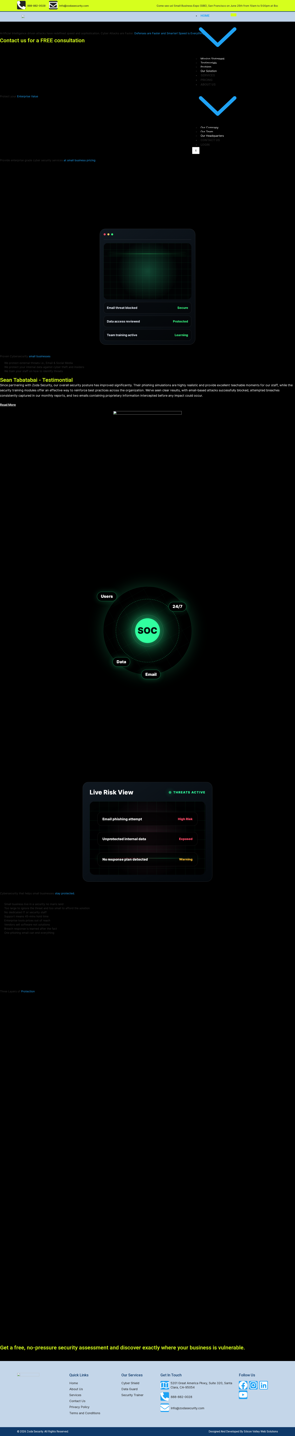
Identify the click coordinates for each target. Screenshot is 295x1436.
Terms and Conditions (84, 1413)
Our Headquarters (212, 135)
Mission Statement (212, 58)
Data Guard (129, 1389)
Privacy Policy (79, 1407)
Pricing (207, 80)
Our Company (210, 127)
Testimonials (209, 62)
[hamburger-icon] (233, 14)
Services (208, 75)
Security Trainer (132, 1395)
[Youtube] (243, 1394)
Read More (8, 405)
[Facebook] (243, 1385)
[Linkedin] (263, 1385)
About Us (76, 1389)
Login (205, 144)
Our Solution (209, 71)
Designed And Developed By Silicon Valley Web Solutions (243, 1431)
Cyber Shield (130, 1383)
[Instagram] (253, 1385)
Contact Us (210, 140)
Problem (206, 67)
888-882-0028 (36, 5)
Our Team (207, 131)
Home (73, 1383)
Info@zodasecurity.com (187, 1408)
